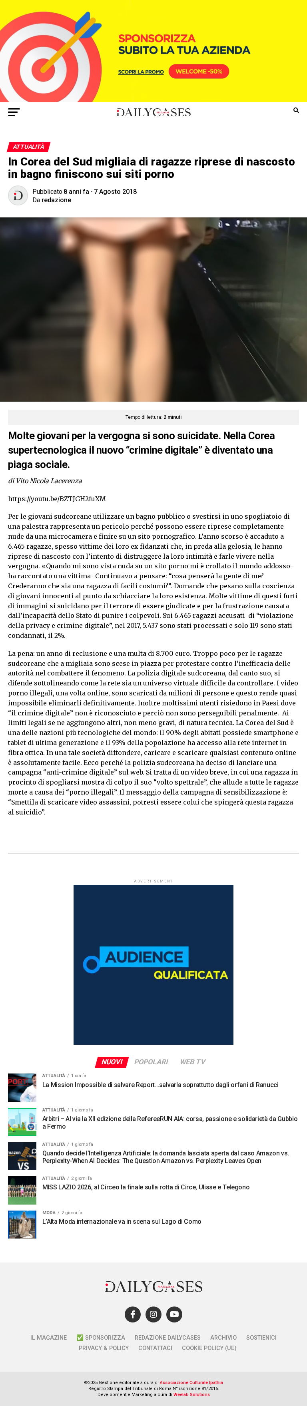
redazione (56, 200)
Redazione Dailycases (168, 1337)
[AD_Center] (153, 100)
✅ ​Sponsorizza (100, 1337)
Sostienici (261, 1337)
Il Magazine (48, 1337)
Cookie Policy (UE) (209, 1348)
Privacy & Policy (104, 1348)
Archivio (223, 1337)
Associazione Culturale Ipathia (191, 1382)
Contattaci (155, 1348)
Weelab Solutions (191, 1394)
